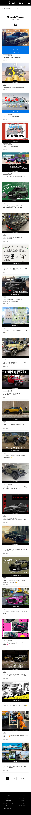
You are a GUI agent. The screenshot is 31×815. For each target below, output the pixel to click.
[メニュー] (29, 3)
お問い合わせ (8, 805)
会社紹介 (23, 803)
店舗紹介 (23, 800)
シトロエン (8, 798)
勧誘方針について (8, 808)
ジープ (8, 795)
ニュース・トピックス (10, 8)
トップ (3, 8)
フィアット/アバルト (22, 798)
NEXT (22, 778)
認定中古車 (8, 800)
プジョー (23, 795)
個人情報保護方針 (23, 805)
